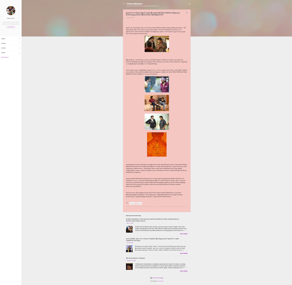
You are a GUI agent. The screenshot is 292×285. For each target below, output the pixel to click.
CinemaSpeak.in (135, 4)
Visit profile (11, 27)
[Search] (190, 4)
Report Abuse (5, 57)
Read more (184, 234)
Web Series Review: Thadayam (135, 258)
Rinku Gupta (10, 18)
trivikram (139, 203)
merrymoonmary (160, 281)
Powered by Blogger (157, 278)
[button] (187, 13)
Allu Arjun (132, 203)
